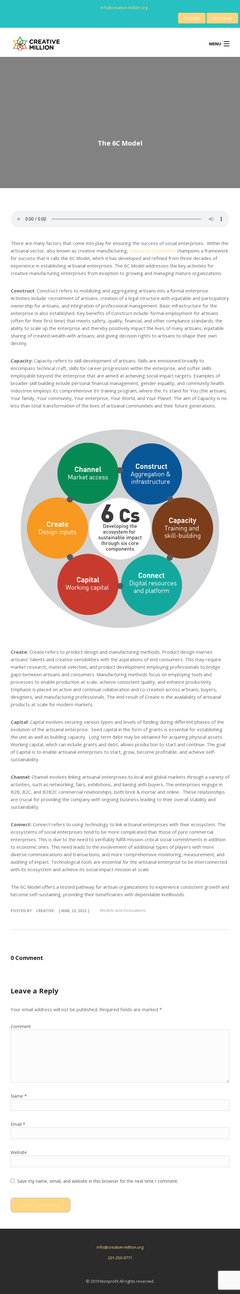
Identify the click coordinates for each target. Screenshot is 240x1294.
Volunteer (222, 18)
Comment (21, 1026)
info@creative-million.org (120, 1247)
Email (18, 1124)
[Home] (37, 46)
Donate (191, 18)
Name (19, 1096)
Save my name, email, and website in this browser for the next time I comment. (97, 1181)
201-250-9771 (120, 1258)
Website (19, 1152)
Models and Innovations (123, 910)
